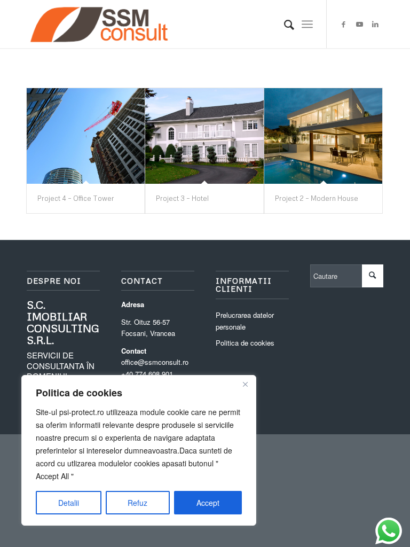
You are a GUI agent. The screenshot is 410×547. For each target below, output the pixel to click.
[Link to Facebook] (343, 24)
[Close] (245, 384)
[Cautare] (283, 24)
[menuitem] (283, 24)
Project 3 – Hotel (182, 198)
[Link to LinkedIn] (375, 24)
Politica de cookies (245, 343)
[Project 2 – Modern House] (323, 136)
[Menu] (307, 24)
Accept (207, 502)
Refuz (137, 502)
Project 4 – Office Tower (75, 198)
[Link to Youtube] (359, 24)
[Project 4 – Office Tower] (86, 136)
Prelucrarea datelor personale (245, 320)
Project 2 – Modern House (316, 198)
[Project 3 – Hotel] (204, 136)
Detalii (68, 502)
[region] (138, 450)
